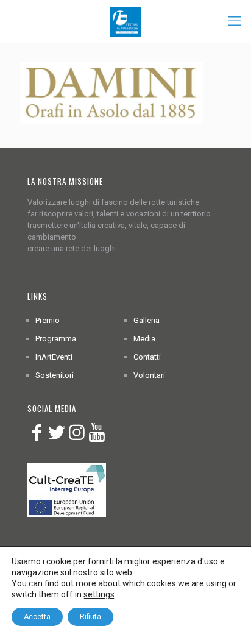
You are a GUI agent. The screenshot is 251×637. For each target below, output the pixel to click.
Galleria (146, 320)
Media (144, 338)
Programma (55, 338)
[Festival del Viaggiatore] (125, 21)
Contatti (147, 356)
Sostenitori (54, 375)
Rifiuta (90, 617)
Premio (47, 320)
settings (99, 594)
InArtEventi (53, 356)
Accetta (37, 617)
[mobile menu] (234, 21)
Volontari (149, 375)
